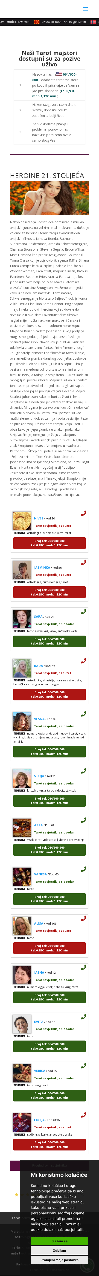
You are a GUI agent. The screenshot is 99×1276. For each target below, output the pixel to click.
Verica (39, 1065)
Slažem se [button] (59, 1241)
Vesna (39, 714)
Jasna (39, 967)
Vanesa (40, 869)
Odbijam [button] (59, 1250)
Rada (38, 660)
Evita (39, 1016)
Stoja (39, 771)
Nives (38, 513)
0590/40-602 (60, 21)
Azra (38, 820)
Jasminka (42, 562)
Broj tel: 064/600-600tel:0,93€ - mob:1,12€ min (49, 538)
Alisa (38, 918)
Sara (38, 611)
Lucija (39, 1115)
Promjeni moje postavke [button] (60, 1260)
